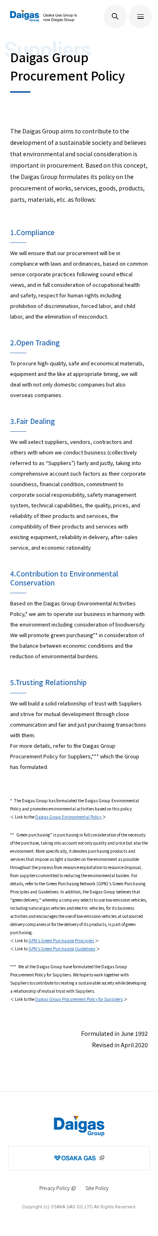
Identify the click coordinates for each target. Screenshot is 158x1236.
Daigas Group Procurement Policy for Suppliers (79, 999)
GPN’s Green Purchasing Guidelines (61, 949)
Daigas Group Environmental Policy (68, 817)
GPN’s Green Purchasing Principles (61, 940)
